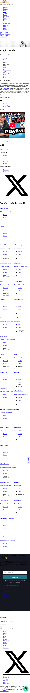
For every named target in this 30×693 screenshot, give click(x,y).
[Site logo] (12, 3)
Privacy (5, 596)
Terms (5, 594)
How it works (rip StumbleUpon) (12, 591)
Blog (4, 28)
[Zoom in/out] (5, 624)
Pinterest (5, 680)
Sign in (2, 34)
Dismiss (6, 691)
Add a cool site (4, 32)
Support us (6, 29)
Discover (5, 25)
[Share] (2, 624)
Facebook (5, 648)
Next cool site (3, 37)
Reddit (5, 682)
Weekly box (6, 23)
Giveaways (6, 26)
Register (8, 34)
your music (6, 88)
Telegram (5, 679)
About (5, 593)
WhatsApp (6, 677)
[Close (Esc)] (0, 624)
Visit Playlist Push (5, 97)
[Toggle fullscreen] (4, 624)
